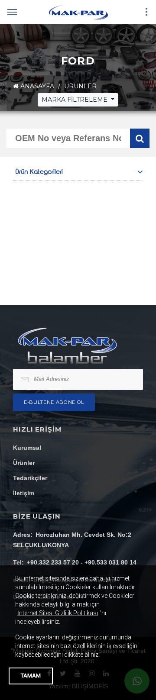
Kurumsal (27, 447)
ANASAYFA (36, 86)
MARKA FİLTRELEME (75, 99)
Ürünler (24, 462)
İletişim (23, 493)
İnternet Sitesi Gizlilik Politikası (57, 613)
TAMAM (31, 675)
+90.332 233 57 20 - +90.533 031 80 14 (81, 562)
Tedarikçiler (30, 477)
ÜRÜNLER (80, 86)
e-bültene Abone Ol (54, 402)
